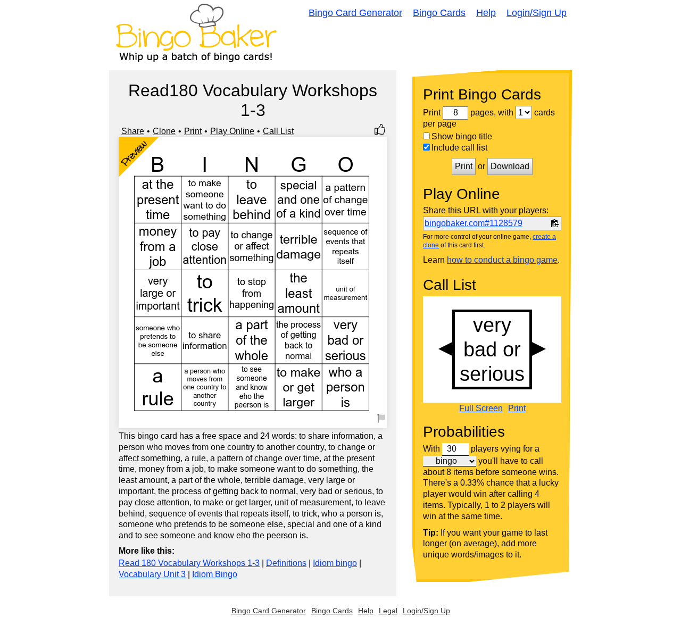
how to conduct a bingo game (502, 259)
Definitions (286, 563)
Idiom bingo (335, 563)
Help (486, 12)
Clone (164, 131)
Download (510, 166)
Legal (388, 610)
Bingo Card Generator (355, 12)
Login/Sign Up (536, 12)
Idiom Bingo (214, 574)
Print (193, 131)
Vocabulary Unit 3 (152, 574)
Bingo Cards (439, 12)
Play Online (232, 131)
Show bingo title (461, 136)
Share (132, 131)
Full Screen (481, 408)
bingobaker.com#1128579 (473, 223)
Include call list (459, 147)
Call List (278, 131)
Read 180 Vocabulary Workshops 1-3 (189, 563)
